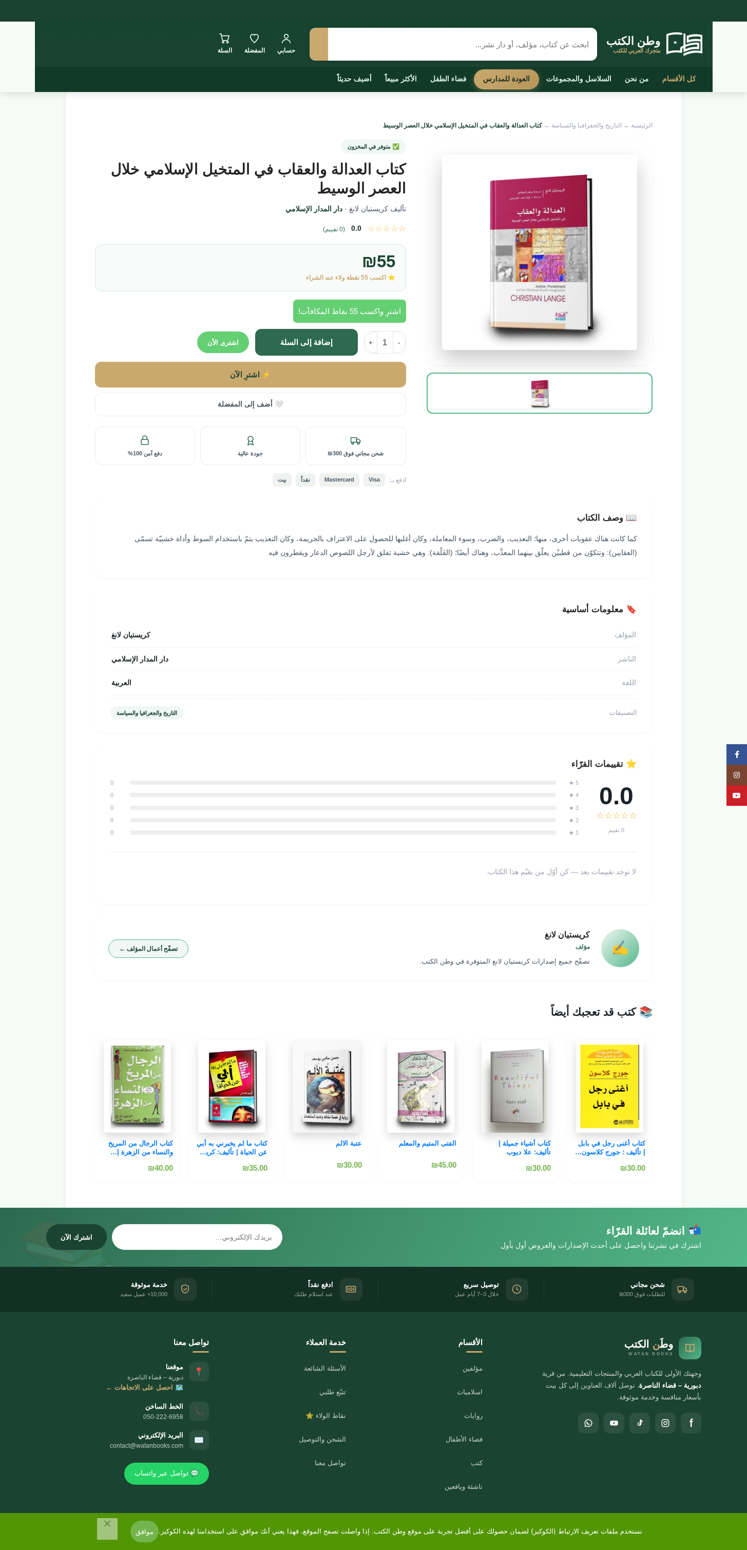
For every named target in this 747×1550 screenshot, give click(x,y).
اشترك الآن (76, 1237)
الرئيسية (642, 125)
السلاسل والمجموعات (578, 79)
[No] (107, 1529)
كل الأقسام (679, 79)
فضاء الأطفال (464, 1439)
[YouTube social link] (736, 795)
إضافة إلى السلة (306, 342)
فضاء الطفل (448, 79)
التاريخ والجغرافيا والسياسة (586, 125)
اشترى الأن (223, 342)
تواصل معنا (330, 1463)
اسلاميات (470, 1392)
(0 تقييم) (334, 229)
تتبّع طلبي (332, 1392)
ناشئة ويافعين (464, 1486)
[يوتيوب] (614, 1423)
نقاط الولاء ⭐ (325, 1415)
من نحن (637, 79)
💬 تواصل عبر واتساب (167, 1473)
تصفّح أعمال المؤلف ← (148, 948)
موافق (145, 1531)
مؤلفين (473, 1368)
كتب (477, 1463)
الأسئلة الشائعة (325, 1368)
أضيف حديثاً (354, 79)
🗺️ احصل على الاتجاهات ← (144, 1387)
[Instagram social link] (736, 775)
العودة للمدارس (506, 79)
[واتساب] (588, 1423)
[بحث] (319, 44)
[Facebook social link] (736, 754)
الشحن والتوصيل (322, 1439)
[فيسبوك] (691, 1423)
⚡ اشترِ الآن (250, 375)
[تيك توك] (639, 1423)
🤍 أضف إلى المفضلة (250, 404)
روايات (473, 1415)
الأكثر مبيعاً (401, 79)
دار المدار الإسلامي (313, 209)
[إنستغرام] (665, 1423)
